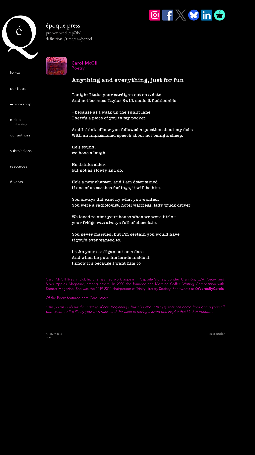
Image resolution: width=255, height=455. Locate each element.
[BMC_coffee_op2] (219, 15)
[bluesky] (193, 15)
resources (18, 166)
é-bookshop (20, 104)
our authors (20, 135)
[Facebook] (167, 15)
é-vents (16, 181)
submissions (21, 150)
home (15, 73)
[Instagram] (154, 15)
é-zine (15, 119)
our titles (18, 88)
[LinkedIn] (206, 15)
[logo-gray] (180, 15)
